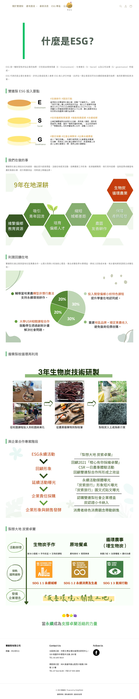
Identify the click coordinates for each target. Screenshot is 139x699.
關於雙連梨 (17, 6)
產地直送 (30, 6)
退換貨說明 (78, 694)
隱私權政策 (69, 694)
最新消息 (44, 6)
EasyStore (79, 690)
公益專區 (67, 6)
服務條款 (60, 694)
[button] (120, 6)
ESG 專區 (56, 6)
